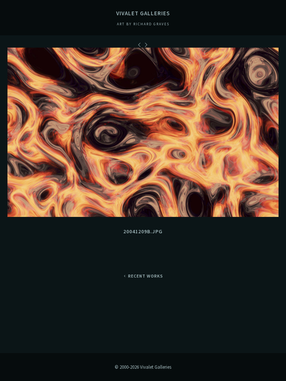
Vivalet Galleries (143, 13)
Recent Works (145, 276)
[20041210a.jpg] (146, 45)
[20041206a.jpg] (140, 45)
